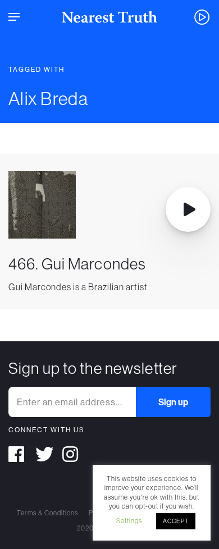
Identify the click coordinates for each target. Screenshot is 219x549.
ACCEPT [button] (176, 521)
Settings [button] (129, 520)
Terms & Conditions (47, 513)
